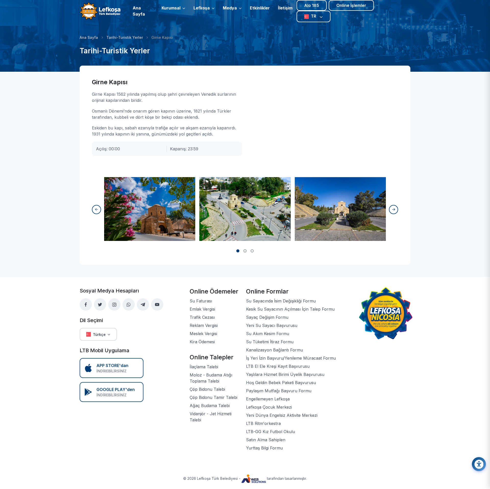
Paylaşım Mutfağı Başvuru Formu (278, 390)
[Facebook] (86, 304)
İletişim (285, 7)
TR (314, 16)
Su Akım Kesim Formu (267, 333)
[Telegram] (143, 304)
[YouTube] (157, 304)
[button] (237, 250)
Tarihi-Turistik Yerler (124, 37)
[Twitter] (100, 304)
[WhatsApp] (128, 304)
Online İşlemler (351, 5)
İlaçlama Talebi (204, 366)
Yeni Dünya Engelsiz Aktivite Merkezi (281, 415)
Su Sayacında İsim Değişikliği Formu (281, 300)
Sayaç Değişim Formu (267, 317)
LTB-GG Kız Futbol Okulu (270, 431)
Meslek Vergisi (203, 333)
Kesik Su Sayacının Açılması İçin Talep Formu (290, 309)
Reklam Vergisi (204, 325)
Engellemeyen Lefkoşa (268, 398)
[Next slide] (393, 209)
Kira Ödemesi (202, 341)
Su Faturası (201, 300)
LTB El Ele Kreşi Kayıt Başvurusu (278, 366)
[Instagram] (114, 304)
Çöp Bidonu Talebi (207, 389)
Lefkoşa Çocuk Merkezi (269, 407)
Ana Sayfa (139, 11)
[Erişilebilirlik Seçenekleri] (479, 464)
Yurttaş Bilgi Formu (264, 447)
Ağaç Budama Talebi (210, 405)
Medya (230, 7)
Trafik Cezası (202, 317)
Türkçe (99, 334)
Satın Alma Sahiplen (265, 439)
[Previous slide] (96, 209)
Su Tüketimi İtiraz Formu (269, 341)
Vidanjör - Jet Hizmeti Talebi (210, 416)
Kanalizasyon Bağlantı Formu (274, 349)
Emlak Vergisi (202, 309)
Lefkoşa (201, 7)
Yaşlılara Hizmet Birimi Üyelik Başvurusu (285, 374)
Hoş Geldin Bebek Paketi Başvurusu (281, 382)
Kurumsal (171, 7)
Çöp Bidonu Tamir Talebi (213, 397)
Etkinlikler (260, 7)
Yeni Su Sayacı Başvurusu (271, 325)
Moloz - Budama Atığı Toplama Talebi (211, 378)
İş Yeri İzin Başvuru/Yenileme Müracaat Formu (291, 358)
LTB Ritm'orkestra (263, 423)
